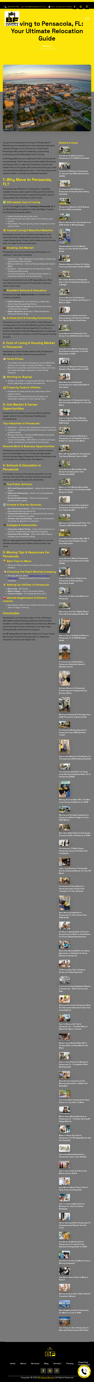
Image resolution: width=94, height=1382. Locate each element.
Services (35, 1363)
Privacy (69, 1363)
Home (12, 1363)
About (23, 1363)
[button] (86, 18)
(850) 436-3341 (13, 7)
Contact (57, 1363)
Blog (46, 1363)
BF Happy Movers (46, 1377)
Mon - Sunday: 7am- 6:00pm (62, 7)
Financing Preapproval (84, 1363)
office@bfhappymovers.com (35, 7)
